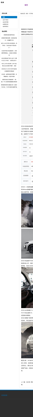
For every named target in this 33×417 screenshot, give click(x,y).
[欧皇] (2, 4)
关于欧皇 (6, 20)
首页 (26, 5)
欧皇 (27, 13)
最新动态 (6, 24)
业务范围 (6, 22)
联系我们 (6, 26)
